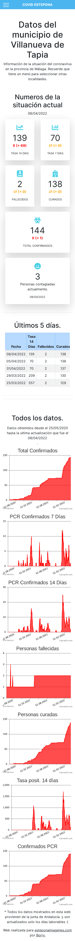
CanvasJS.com (65, 509)
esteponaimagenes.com (53, 930)
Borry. (40, 935)
